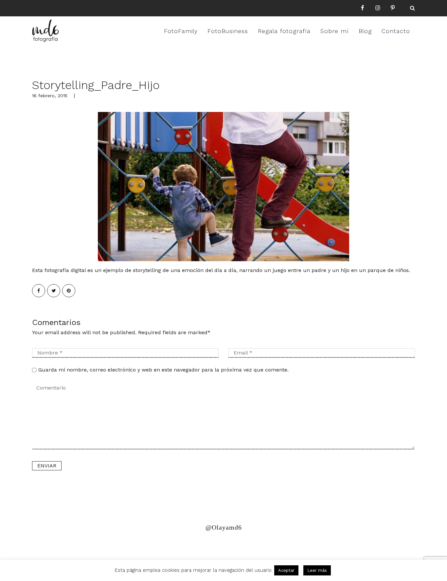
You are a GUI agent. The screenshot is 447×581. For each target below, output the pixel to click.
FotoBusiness (227, 30)
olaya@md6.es (167, 546)
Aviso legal (121, 546)
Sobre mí (334, 30)
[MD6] (45, 31)
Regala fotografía (284, 30)
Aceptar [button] (286, 570)
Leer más (317, 570)
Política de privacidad (64, 546)
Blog (365, 30)
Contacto (396, 30)
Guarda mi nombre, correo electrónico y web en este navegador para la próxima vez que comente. (163, 370)
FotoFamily (181, 30)
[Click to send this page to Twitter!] (53, 290)
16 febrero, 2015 (49, 95)
